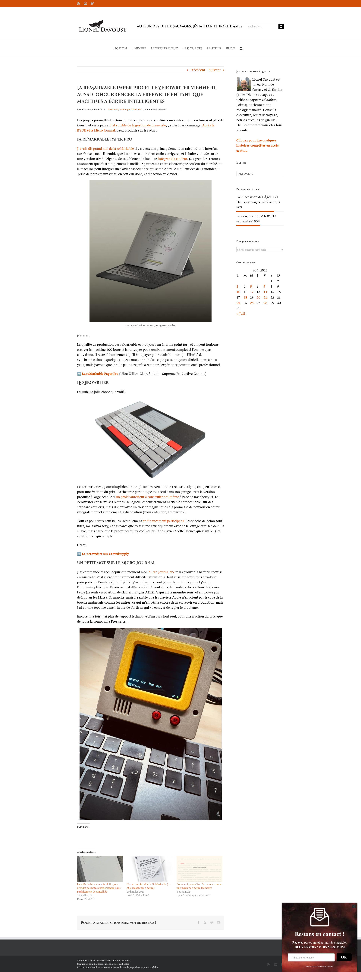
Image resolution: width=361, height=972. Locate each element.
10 (238, 292)
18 (245, 297)
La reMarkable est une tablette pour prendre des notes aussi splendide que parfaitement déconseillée (99, 887)
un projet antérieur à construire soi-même (147, 497)
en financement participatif (163, 521)
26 (252, 303)
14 (265, 292)
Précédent (197, 70)
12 (251, 292)
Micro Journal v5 (161, 572)
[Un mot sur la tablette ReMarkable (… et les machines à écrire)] (150, 869)
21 (265, 297)
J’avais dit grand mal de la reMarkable (105, 148)
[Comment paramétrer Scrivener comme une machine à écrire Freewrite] (199, 869)
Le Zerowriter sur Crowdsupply (105, 554)
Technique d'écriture (130, 109)
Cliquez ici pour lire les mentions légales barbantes (103, 963)
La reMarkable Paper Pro (100, 373)
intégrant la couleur (172, 158)
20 (258, 297)
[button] (241, 48)
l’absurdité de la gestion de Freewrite (138, 125)
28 (265, 303)
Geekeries (113, 109)
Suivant (215, 70)
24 (238, 303)
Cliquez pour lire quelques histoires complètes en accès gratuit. (257, 145)
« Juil (240, 313)
